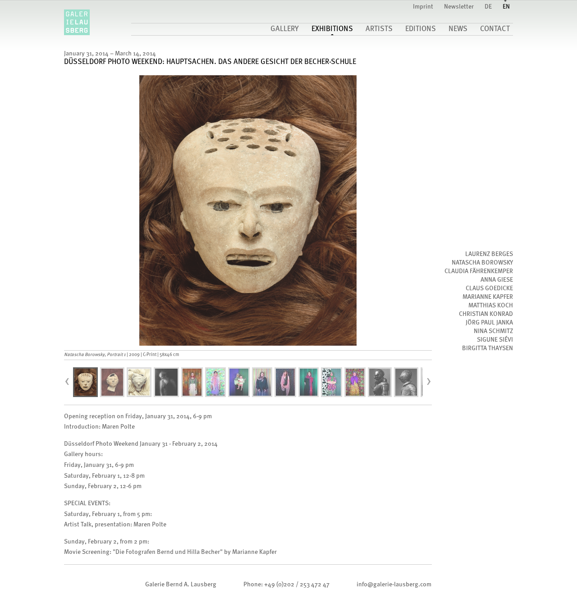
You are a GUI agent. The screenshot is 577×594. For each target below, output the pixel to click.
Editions (420, 29)
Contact (495, 29)
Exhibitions (332, 29)
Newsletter (459, 7)
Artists (379, 29)
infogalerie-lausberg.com (394, 584)
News (458, 29)
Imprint (423, 7)
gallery (284, 29)
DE (488, 7)
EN (506, 7)
